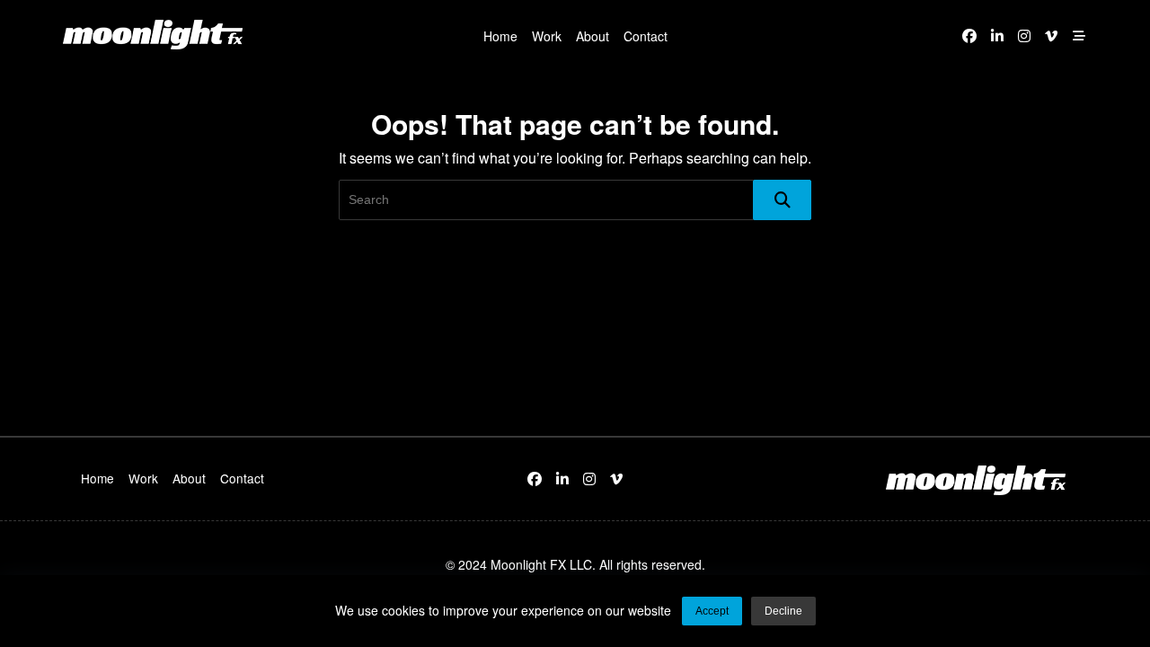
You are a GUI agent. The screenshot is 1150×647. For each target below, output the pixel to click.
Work (547, 36)
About (592, 36)
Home (500, 36)
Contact (646, 36)
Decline (783, 611)
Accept (712, 611)
